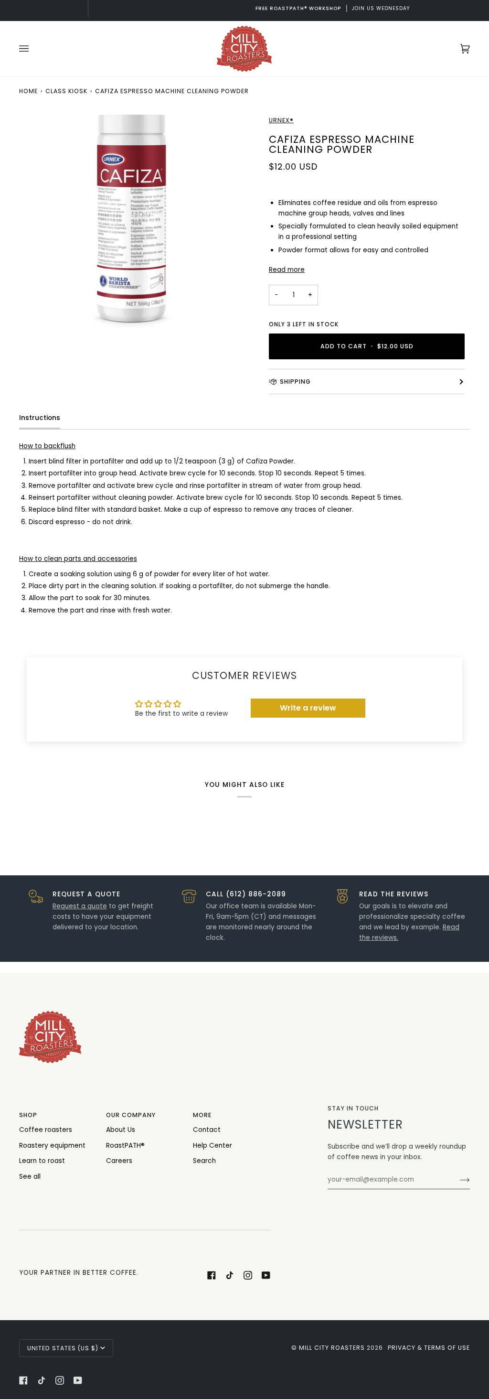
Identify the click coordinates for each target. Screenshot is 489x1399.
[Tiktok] (229, 1275)
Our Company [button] (131, 1115)
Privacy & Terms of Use (429, 1348)
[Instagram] (248, 1275)
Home (28, 91)
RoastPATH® (125, 1145)
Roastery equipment (52, 1145)
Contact (207, 1129)
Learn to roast (42, 1160)
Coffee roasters (45, 1129)
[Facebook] (211, 1275)
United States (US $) (62, 1348)
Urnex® (281, 120)
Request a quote (80, 906)
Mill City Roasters (332, 1348)
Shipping (295, 381)
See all (30, 1176)
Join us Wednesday (245, 8)
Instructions (39, 417)
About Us (120, 1129)
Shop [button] (28, 1115)
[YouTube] (266, 1275)
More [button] (202, 1115)
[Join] (457, 1179)
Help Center (212, 1145)
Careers (119, 1160)
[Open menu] (33, 48)
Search (204, 1160)
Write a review (308, 707)
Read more (287, 269)
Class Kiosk (66, 91)
